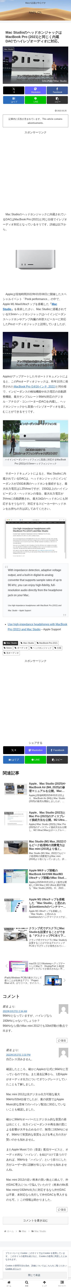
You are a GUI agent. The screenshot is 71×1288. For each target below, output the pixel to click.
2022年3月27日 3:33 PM (18, 1055)
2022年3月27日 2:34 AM (15, 1011)
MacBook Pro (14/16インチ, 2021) (34, 386)
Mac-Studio (28, 643)
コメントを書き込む (35, 1220)
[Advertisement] (35, 171)
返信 (63, 1040)
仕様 (59, 648)
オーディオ (22, 648)
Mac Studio (12, 643)
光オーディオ (12, 653)
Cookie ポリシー (13, 1269)
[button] (57, 100)
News (9, 648)
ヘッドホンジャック (42, 648)
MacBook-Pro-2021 (48, 643)
